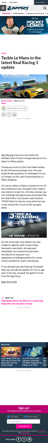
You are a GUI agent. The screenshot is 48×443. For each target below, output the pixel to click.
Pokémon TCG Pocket (35, 13)
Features (13, 2)
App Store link (9, 282)
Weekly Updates (32, 416)
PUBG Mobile (18, 13)
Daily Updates (14, 416)
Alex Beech (7, 101)
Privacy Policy (25, 432)
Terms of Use (42, 431)
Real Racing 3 (8, 155)
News (4, 2)
